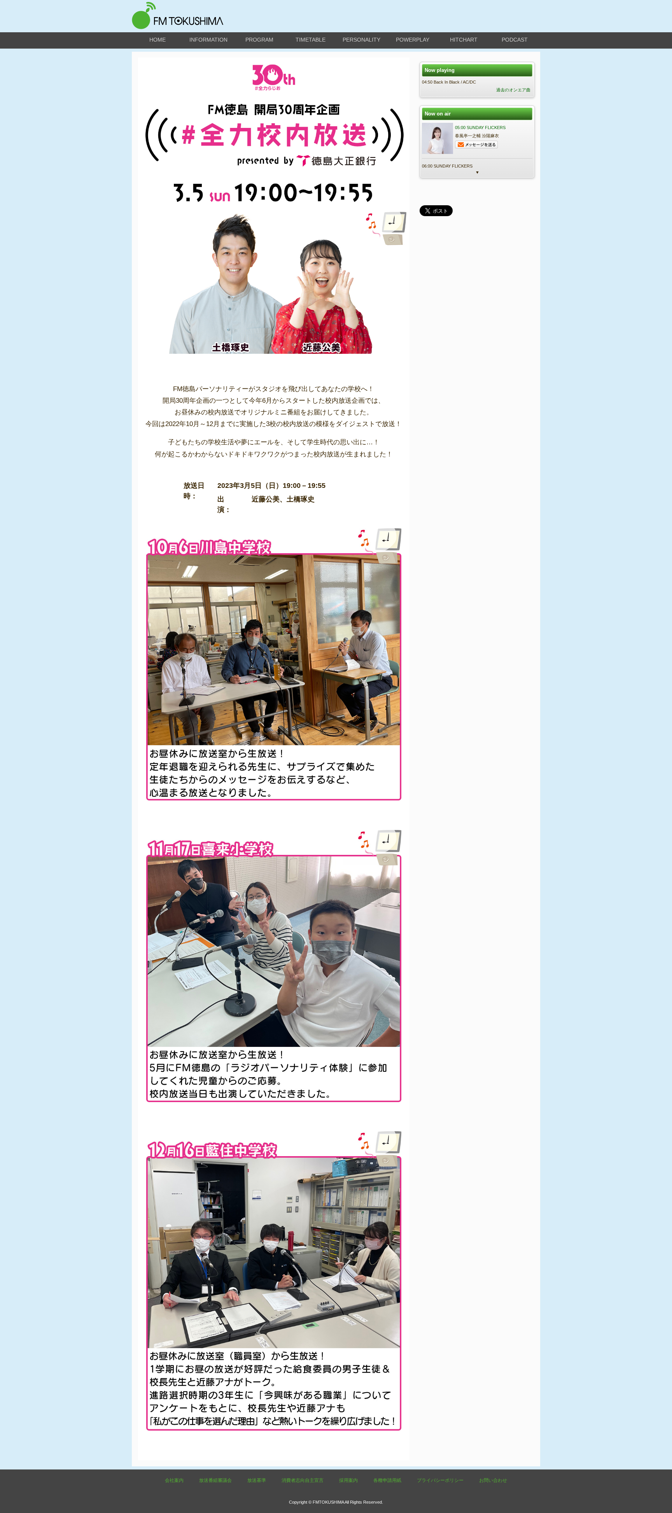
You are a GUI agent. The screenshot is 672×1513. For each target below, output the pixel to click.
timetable (311, 40)
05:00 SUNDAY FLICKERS (480, 127)
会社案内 (174, 1480)
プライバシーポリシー (440, 1480)
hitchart (464, 40)
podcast (515, 40)
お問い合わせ (493, 1480)
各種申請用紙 (387, 1480)
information (208, 40)
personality (361, 40)
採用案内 (348, 1480)
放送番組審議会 (215, 1480)
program (259, 40)
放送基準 (256, 1480)
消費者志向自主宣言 (303, 1480)
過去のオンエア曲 (513, 89)
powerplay (412, 40)
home (157, 40)
